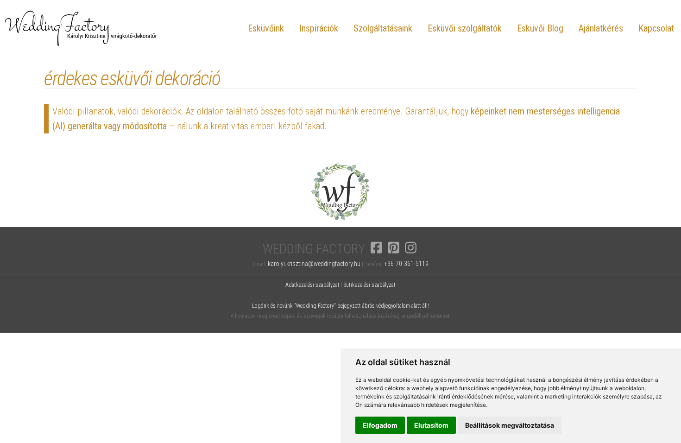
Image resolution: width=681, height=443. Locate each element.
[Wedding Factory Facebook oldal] (376, 247)
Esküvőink (266, 28)
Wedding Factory (314, 249)
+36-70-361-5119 (406, 263)
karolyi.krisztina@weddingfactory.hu (314, 263)
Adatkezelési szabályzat (312, 285)
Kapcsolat (656, 28)
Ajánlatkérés (601, 28)
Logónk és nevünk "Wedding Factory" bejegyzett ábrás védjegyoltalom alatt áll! (340, 306)
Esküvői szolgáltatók (465, 28)
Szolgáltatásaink (382, 28)
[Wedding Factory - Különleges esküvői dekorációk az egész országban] (340, 224)
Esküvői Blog (540, 28)
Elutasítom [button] (431, 425)
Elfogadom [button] (380, 425)
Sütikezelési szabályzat (370, 285)
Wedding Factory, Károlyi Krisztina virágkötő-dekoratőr (81, 28)
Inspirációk (318, 28)
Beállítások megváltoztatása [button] (509, 425)
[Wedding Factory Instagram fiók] (410, 247)
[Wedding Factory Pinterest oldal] (393, 247)
